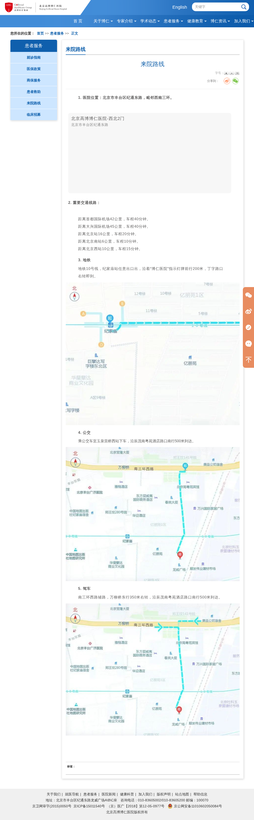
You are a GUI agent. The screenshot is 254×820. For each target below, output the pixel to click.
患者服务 (90, 794)
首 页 (77, 21)
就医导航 (72, 794)
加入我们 (145, 794)
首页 (40, 33)
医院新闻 (109, 794)
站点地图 (182, 794)
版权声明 (164, 794)
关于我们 (54, 794)
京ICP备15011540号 (89, 806)
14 (237, 73)
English (179, 7)
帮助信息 (200, 794)
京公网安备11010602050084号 (198, 806)
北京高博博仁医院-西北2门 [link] (98, 118)
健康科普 (127, 794)
